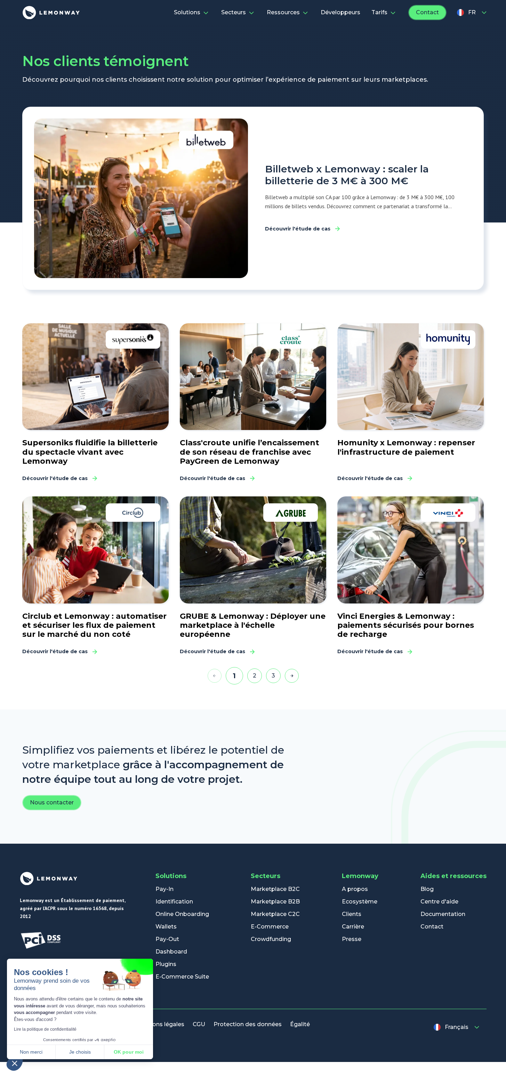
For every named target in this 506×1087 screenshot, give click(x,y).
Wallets (166, 926)
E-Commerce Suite (182, 976)
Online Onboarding (182, 914)
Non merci (31, 1052)
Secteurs (233, 12)
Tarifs (379, 12)
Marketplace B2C (275, 889)
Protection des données (248, 1024)
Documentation (442, 914)
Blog (427, 889)
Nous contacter (52, 802)
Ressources (283, 12)
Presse (351, 939)
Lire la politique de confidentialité (45, 1029)
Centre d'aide (439, 901)
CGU (199, 1024)
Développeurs (340, 12)
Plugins (165, 964)
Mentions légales (160, 1024)
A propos (355, 889)
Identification (174, 901)
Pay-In (164, 889)
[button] (14, 1063)
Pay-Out (167, 939)
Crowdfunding (271, 939)
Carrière (353, 926)
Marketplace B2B (275, 901)
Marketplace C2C (275, 914)
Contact (427, 12)
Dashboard (171, 951)
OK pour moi (129, 1052)
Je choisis (80, 1052)
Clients (351, 914)
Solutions (187, 12)
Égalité (300, 1024)
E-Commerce (270, 926)
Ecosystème (359, 901)
